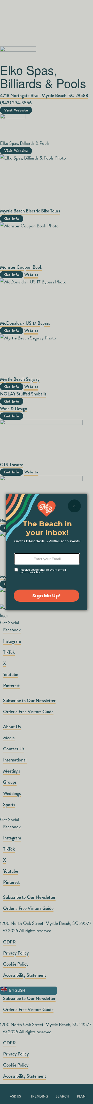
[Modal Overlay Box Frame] (46, 552)
